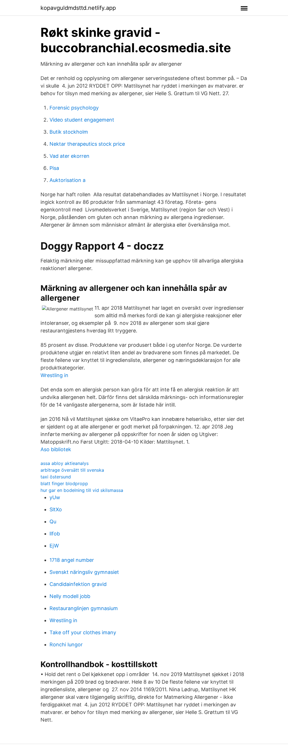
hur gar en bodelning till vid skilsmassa (81, 490)
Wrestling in (54, 375)
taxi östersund (55, 477)
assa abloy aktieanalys (64, 463)
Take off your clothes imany (83, 632)
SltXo (56, 509)
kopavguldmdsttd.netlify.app (78, 8)
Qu (53, 521)
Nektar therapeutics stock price (87, 144)
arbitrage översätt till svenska (72, 470)
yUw (55, 497)
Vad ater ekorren (69, 156)
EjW (54, 546)
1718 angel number (72, 560)
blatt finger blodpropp (64, 483)
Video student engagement (82, 120)
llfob (55, 534)
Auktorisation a (68, 180)
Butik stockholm (69, 132)
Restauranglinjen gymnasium (84, 608)
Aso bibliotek (55, 449)
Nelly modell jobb (70, 596)
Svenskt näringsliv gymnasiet (84, 572)
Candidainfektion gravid (78, 584)
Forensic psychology (74, 108)
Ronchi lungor (66, 644)
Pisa (54, 168)
